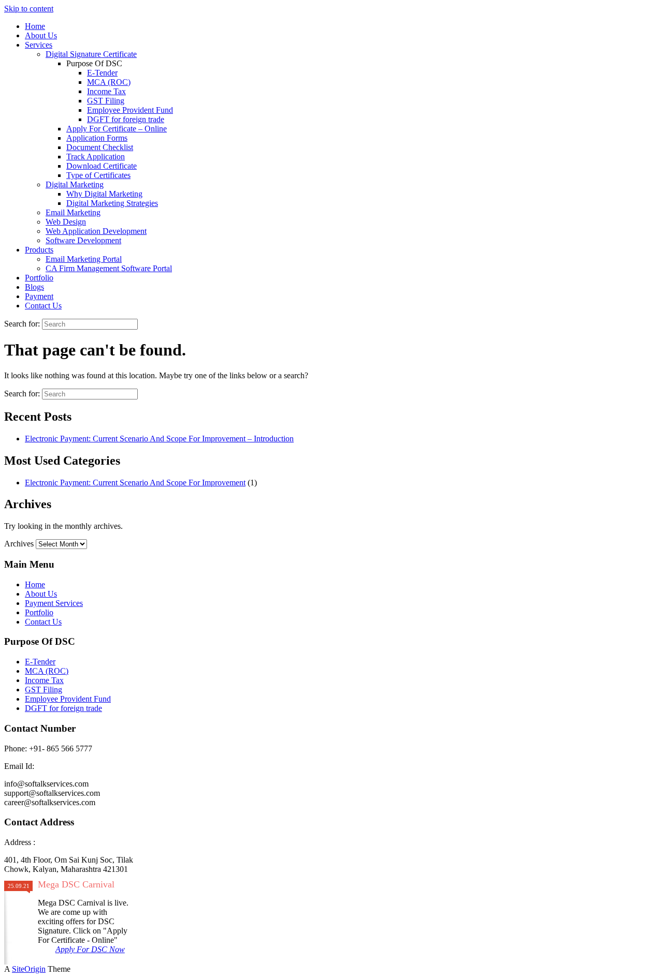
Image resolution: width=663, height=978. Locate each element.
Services (38, 44)
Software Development (83, 240)
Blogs (34, 287)
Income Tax (106, 91)
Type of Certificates (98, 175)
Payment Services (54, 603)
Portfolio (39, 277)
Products (39, 249)
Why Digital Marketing (104, 193)
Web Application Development (96, 231)
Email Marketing (73, 212)
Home (35, 26)
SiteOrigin (29, 969)
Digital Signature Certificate (91, 54)
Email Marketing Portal (84, 259)
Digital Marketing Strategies (112, 203)
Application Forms (96, 138)
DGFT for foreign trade (125, 119)
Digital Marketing (75, 184)
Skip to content (28, 8)
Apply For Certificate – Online (116, 128)
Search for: (22, 323)
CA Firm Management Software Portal (109, 268)
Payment (39, 296)
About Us (41, 35)
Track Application (95, 156)
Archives (19, 543)
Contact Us (43, 305)
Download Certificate (101, 165)
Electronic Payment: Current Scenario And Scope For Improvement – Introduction (159, 438)
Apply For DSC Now (90, 949)
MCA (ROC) (109, 82)
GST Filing (105, 100)
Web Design (66, 221)
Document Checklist (99, 147)
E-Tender (102, 72)
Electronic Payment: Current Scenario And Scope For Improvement (135, 482)
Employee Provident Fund (130, 110)
